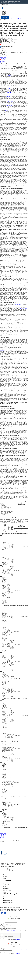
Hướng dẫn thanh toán (8, 902)
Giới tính (2, 929)
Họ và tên (2, 923)
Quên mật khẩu (24, 949)
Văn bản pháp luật (10, 18)
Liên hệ (13, 2)
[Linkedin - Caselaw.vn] (5, 913)
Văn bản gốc (3, 58)
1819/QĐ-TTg (9, 88)
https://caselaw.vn (19, 909)
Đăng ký (18, 953)
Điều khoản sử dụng (7, 896)
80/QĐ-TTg (2, 350)
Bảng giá (5, 876)
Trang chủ (2, 18)
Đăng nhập (17, 939)
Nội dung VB (3, 57)
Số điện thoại (3, 925)
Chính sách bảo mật (7, 898)
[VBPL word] (0, 47)
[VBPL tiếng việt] (0, 45)
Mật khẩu (2, 927)
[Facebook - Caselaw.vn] (2, 913)
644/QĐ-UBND (8, 110)
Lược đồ (2, 60)
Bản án (4, 883)
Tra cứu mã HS (6, 888)
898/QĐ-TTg (9, 96)
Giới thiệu (5, 873)
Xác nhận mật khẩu (4, 928)
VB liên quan (3, 61)
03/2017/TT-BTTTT (18, 304)
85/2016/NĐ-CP (23, 308)
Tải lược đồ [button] (2, 54)
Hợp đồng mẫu (6, 884)
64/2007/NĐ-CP (9, 75)
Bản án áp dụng (3, 62)
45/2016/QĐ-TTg (10, 105)
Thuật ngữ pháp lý (7, 890)
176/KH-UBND (19, 18)
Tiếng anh (3, 59)
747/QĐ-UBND (9, 101)
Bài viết (3, 14)
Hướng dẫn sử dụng (5, 2)
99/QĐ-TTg (9, 92)
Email (1, 924)
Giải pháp (5, 874)
